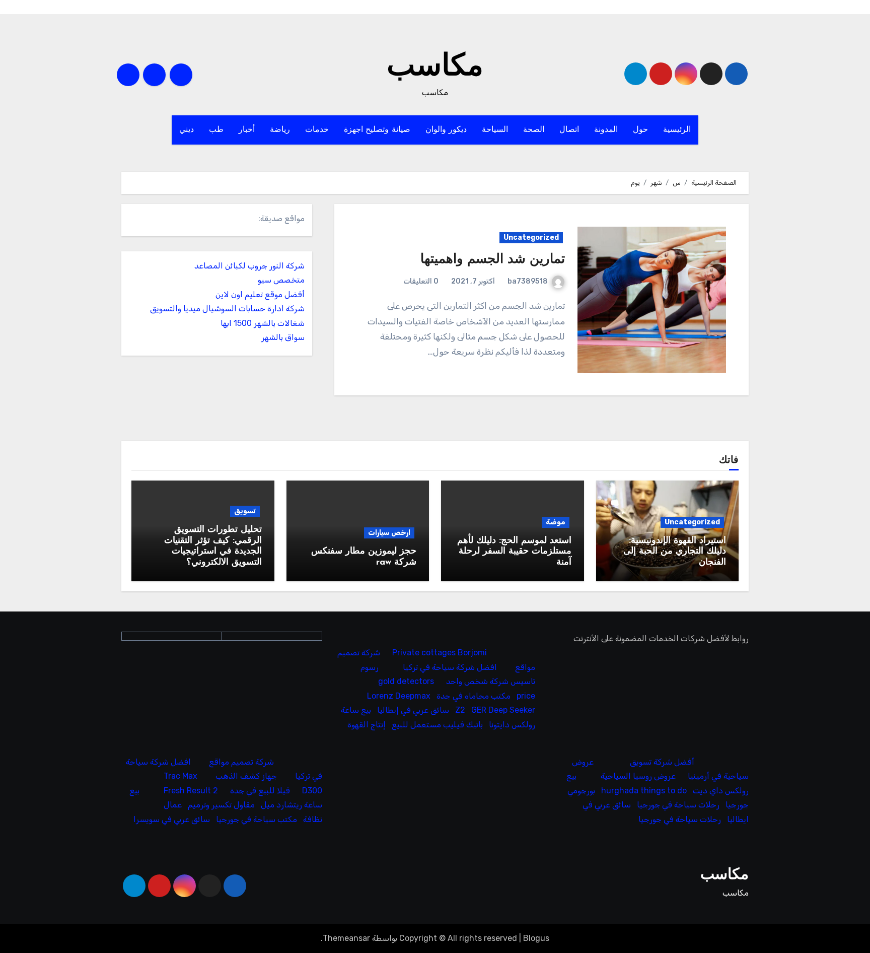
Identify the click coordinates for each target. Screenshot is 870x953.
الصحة (533, 130)
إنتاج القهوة (367, 724)
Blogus (536, 938)
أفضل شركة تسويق (662, 762)
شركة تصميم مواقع (241, 762)
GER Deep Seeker (504, 710)
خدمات (317, 130)
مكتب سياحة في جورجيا (256, 819)
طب (216, 130)
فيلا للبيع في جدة (260, 790)
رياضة (280, 130)
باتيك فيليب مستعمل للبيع (437, 724)
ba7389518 (528, 281)
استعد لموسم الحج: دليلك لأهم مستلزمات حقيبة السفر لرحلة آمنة (514, 551)
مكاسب (435, 67)
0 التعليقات (421, 281)
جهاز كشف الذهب (246, 776)
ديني (186, 130)
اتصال (569, 130)
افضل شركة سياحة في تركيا (450, 666)
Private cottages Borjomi (440, 652)
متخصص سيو (281, 280)
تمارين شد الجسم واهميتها (492, 259)
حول (640, 130)
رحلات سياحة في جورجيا (678, 804)
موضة (555, 522)
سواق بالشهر (283, 337)
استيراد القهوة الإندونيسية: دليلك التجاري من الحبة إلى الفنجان (674, 551)
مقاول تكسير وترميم (221, 804)
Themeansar (346, 938)
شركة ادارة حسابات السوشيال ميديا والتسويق (227, 308)
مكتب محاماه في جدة (474, 695)
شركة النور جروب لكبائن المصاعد (249, 265)
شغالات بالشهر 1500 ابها (263, 323)
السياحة (495, 130)
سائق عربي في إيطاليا (414, 710)
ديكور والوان (446, 130)
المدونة (606, 130)
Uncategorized (531, 237)
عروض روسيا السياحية (638, 776)
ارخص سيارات (389, 532)
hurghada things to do (644, 790)
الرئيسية (677, 130)
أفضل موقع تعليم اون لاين (260, 294)
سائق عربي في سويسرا (171, 819)
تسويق (245, 511)
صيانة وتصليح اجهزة (377, 130)
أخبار (247, 130)
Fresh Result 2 (191, 790)
